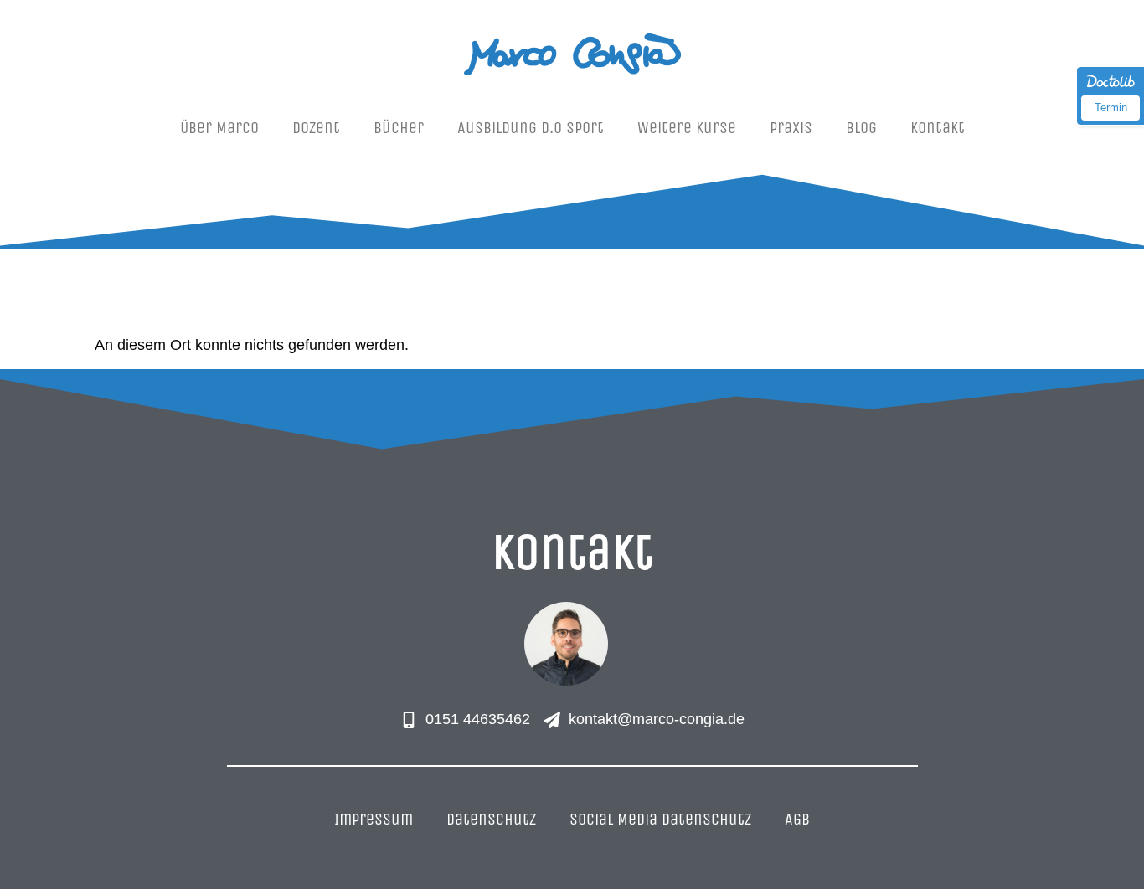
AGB (797, 819)
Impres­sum (373, 819)
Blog (861, 127)
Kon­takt (937, 127)
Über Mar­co (219, 127)
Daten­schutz (491, 819)
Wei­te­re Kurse (686, 127)
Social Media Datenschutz (660, 819)
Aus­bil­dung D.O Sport (530, 127)
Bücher (399, 127)
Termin (1111, 107)
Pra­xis (791, 127)
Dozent (316, 127)
